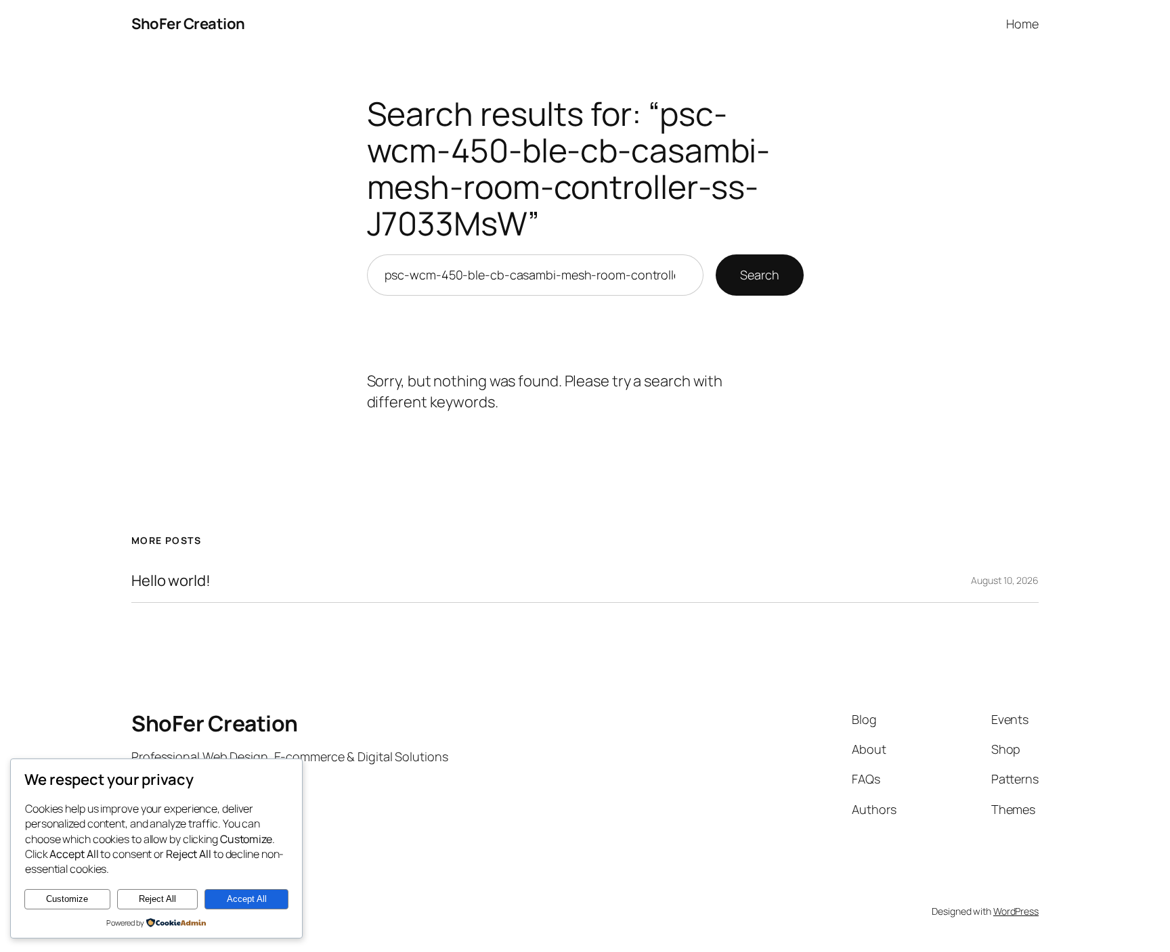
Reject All (157, 899)
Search (759, 275)
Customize (67, 899)
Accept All (247, 899)
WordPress (1016, 911)
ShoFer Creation (188, 24)
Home (1022, 24)
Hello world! (171, 580)
